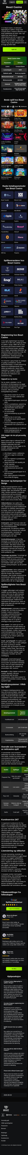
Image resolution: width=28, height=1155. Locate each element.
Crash (16, 106)
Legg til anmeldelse (14, 908)
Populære (3, 106)
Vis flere (14, 968)
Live (10, 106)
